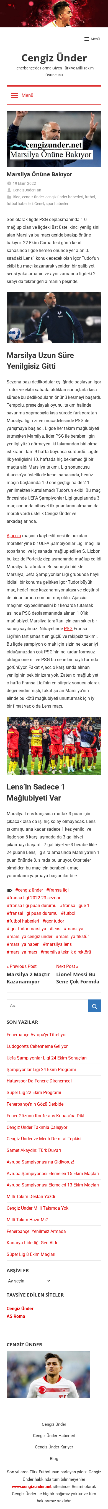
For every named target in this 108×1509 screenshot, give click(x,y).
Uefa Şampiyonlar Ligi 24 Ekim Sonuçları (47, 1058)
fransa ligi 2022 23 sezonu (35, 897)
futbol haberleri (20, 203)
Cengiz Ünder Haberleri (54, 1435)
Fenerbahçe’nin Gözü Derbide (35, 1104)
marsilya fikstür (73, 936)
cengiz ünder (33, 197)
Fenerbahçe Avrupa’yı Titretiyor (37, 1034)
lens (56, 928)
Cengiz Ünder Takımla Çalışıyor (37, 1127)
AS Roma (16, 1316)
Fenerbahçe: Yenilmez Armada (36, 1231)
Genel (39, 203)
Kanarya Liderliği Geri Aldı (32, 1242)
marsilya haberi (24, 944)
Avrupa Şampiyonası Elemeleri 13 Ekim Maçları (53, 1185)
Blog (16, 197)
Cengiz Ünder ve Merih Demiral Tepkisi (44, 1138)
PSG (68, 628)
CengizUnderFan (27, 190)
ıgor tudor (54, 921)
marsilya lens (59, 944)
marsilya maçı (23, 952)
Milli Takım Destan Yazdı (31, 1196)
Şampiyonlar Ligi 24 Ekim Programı (41, 1069)
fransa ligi (59, 890)
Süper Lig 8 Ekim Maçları (31, 1254)
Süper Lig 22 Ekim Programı (34, 1092)
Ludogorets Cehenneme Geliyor (37, 1046)
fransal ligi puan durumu (33, 913)
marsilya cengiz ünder (30, 936)
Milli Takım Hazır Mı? (27, 1219)
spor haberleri (57, 203)
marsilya (74, 928)
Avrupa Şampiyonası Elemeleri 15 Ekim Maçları (53, 1173)
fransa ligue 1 (76, 905)
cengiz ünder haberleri (64, 197)
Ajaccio (14, 535)
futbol (90, 197)
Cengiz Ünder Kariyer (54, 1447)
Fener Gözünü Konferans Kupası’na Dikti (46, 1115)
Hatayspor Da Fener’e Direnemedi (39, 1081)
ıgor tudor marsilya (27, 928)
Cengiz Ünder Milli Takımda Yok (37, 1208)
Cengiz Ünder (54, 57)
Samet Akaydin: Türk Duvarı (34, 1150)
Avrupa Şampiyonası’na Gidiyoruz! (40, 1162)
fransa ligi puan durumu (32, 905)
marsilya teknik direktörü (67, 952)
